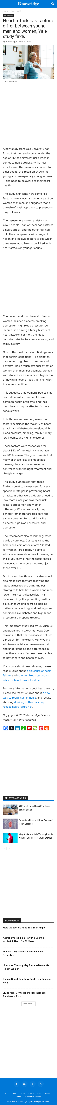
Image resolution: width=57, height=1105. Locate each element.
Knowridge (11, 41)
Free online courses (33, 1096)
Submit (39, 1093)
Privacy (31, 1093)
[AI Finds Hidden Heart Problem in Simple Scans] (10, 810)
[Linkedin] (24, 1084)
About (7, 1093)
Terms (22, 1093)
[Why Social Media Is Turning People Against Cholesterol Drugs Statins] (10, 838)
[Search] (53, 4)
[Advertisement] (28, 115)
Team (14, 1093)
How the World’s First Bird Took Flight (24, 927)
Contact (19, 1096)
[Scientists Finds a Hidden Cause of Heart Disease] (10, 824)
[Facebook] (16, 1084)
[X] (41, 1084)
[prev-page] (5, 848)
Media (47, 1093)
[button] (5, 4)
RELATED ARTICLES (15, 798)
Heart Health (16, 11)
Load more (27, 1003)
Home (5, 11)
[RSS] (33, 1084)
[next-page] (9, 848)
